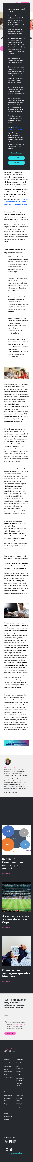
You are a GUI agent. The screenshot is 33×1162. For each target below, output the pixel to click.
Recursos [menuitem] (7, 1092)
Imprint (20, 129)
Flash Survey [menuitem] (20, 1063)
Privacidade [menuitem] (8, 1116)
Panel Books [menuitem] (8, 1095)
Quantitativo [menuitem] (8, 1063)
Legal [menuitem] (6, 1113)
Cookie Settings (16, 153)
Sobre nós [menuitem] (19, 1095)
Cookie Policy (12, 129)
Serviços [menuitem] (7, 1059)
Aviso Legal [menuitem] (7, 1123)
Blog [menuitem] (5, 1104)
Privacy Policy (18, 127)
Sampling (8, 802)
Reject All (16, 162)
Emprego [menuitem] (19, 1104)
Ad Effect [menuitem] (19, 1075)
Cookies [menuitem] (6, 1119)
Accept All (16, 158)
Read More (6, 873)
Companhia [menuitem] (20, 1092)
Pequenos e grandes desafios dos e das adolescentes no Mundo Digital (16, 201)
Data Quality (9, 806)
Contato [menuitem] (18, 1107)
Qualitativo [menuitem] (7, 1066)
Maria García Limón (11, 768)
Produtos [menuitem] (19, 1059)
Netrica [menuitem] (18, 1071)
